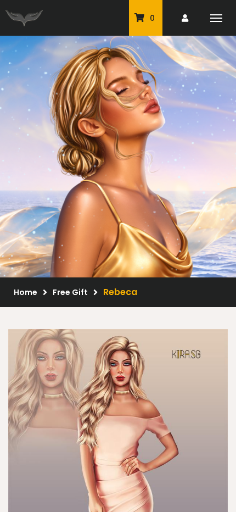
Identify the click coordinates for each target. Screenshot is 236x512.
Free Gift (70, 292)
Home (25, 292)
